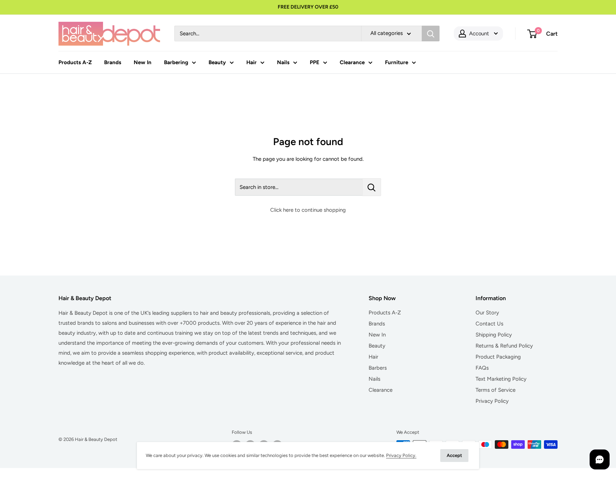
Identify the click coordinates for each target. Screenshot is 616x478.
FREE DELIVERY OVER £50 (308, 7)
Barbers (378, 368)
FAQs (482, 368)
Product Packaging (498, 357)
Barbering (176, 62)
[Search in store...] (371, 187)
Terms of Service (495, 390)
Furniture (396, 62)
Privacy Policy (492, 401)
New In (143, 62)
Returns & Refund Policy (504, 346)
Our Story (487, 312)
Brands (112, 62)
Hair (251, 62)
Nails (283, 62)
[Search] (431, 33)
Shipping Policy (494, 334)
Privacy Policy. (401, 455)
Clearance (352, 62)
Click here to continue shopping (308, 210)
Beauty (217, 62)
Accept (454, 455)
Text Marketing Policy (501, 379)
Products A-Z (75, 62)
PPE (314, 62)
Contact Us (489, 323)
